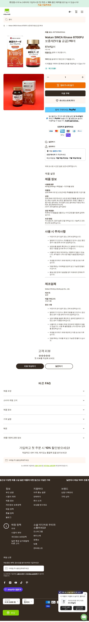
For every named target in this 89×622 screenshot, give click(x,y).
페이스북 (37, 536)
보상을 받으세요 (40, 505)
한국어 (27, 602)
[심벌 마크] (6, 12)
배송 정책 (10, 509)
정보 (8, 488)
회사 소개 (37, 501)
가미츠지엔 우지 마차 (75, 600)
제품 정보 (10, 501)
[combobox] (44, 19)
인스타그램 (38, 531)
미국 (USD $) (10, 602)
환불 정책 (10, 513)
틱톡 (35, 544)
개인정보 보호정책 (13, 505)
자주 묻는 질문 (39, 492)
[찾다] (5, 19)
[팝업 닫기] (85, 594)
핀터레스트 (38, 548)
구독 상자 (65, 496)
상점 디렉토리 (67, 492)
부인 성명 (10, 492)
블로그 (8, 517)
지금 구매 (65, 93)
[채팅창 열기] (84, 617)
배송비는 (48, 52)
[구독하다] (83, 460)
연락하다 (37, 496)
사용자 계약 (11, 496)
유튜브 (36, 540)
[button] (70, 11)
